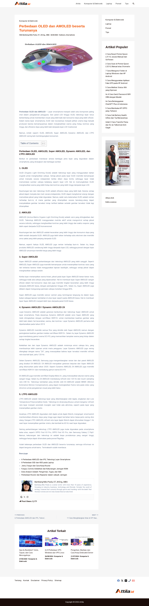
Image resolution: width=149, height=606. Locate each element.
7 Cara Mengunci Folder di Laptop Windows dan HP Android (116, 73)
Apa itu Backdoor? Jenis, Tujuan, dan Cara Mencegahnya (29, 552)
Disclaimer (35, 580)
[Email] (133, 580)
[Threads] (126, 580)
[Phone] (129, 580)
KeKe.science (110, 202)
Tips (126, 4)
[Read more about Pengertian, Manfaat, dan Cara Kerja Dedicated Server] (82, 541)
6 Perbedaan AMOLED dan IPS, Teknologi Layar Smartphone (45, 459)
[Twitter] (24, 497)
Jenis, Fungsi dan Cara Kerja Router (35, 466)
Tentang (18, 580)
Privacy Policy (47, 580)
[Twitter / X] (122, 580)
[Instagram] (27, 497)
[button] (133, 3)
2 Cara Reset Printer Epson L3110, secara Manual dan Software (116, 57)
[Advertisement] (56, 94)
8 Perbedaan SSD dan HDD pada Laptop (37, 462)
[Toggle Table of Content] (42, 143)
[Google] (21, 497)
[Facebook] (118, 580)
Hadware (62, 35)
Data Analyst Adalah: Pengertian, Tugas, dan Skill (41, 472)
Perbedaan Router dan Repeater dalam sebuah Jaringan (44, 475)
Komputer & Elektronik (93, 4)
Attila (78, 4)
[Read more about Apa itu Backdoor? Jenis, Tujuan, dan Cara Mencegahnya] (30, 541)
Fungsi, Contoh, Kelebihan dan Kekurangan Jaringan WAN (44, 469)
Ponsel (118, 4)
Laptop (109, 4)
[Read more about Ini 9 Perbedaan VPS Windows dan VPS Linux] (56, 541)
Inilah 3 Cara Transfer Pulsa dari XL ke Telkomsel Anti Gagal (116, 125)
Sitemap (58, 580)
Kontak (26, 580)
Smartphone (70, 35)
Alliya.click (109, 198)
